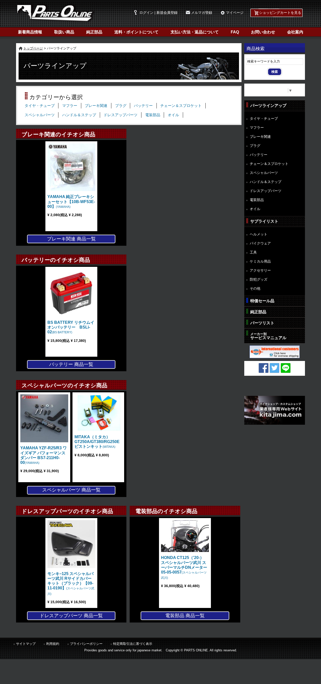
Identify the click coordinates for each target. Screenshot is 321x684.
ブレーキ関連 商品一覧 (71, 238)
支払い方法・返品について (195, 32)
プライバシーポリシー (86, 644)
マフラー (69, 106)
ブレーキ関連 (96, 106)
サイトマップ (26, 644)
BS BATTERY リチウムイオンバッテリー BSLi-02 (70, 327)
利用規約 (52, 644)
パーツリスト (262, 323)
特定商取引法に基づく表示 (132, 644)
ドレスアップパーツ (120, 115)
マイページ (235, 13)
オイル (173, 115)
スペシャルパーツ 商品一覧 (71, 489)
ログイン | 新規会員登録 (158, 13)
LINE (286, 368)
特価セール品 (262, 301)
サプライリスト (264, 221)
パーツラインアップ (268, 105)
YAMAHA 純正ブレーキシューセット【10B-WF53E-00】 (71, 201)
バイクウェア (260, 243)
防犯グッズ (258, 279)
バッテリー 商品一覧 (71, 364)
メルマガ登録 (201, 13)
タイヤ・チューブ (40, 106)
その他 (255, 288)
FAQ (235, 32)
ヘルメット (258, 234)
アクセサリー (260, 270)
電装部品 (152, 115)
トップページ (33, 48)
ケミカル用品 (260, 261)
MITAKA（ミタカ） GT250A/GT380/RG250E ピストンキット (99, 442)
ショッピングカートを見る (280, 13)
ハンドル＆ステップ (79, 115)
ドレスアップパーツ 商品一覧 (71, 615)
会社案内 (295, 32)
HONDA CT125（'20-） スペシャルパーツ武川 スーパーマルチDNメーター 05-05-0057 (184, 567)
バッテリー (143, 106)
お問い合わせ (263, 32)
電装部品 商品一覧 (185, 615)
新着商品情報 (30, 32)
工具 (253, 252)
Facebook (264, 368)
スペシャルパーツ (40, 115)
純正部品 (94, 32)
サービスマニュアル (268, 336)
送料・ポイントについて (136, 32)
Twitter (275, 368)
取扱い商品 (64, 32)
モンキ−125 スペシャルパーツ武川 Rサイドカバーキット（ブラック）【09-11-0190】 (70, 584)
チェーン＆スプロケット (181, 106)
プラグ (120, 106)
